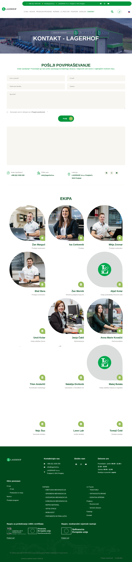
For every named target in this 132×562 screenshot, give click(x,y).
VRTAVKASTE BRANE (98, 493)
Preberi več (11, 538)
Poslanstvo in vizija (16, 493)
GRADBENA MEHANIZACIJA (56, 493)
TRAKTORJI (94, 490)
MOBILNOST (50, 512)
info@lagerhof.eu (49, 3)
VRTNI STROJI (51, 509)
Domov (56, 32)
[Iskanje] (112, 12)
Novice (32, 11)
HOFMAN (56, 11)
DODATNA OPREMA (97, 497)
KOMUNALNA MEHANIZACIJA (56, 501)
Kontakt (90, 11)
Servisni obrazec (95, 508)
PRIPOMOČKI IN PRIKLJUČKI (56, 516)
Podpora (74, 11)
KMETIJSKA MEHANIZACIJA (56, 490)
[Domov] (9, 9)
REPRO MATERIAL (52, 505)
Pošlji (65, 118)
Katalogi (82, 11)
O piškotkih (119, 558)
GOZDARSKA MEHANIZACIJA (56, 497)
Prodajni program (44, 11)
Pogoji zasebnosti (107, 558)
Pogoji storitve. (63, 553)
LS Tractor (65, 11)
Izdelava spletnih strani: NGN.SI (32, 558)
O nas (26, 11)
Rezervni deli (94, 504)
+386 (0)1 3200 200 (34, 3)
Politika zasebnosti (51, 553)
